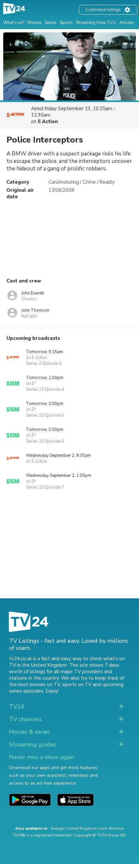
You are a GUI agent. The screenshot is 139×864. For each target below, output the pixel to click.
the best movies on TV (34, 684)
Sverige (57, 828)
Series (51, 23)
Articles (126, 23)
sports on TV (76, 684)
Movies (34, 23)
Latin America (111, 828)
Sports (66, 23)
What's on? (13, 23)
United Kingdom (81, 828)
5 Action (48, 121)
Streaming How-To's (96, 23)
